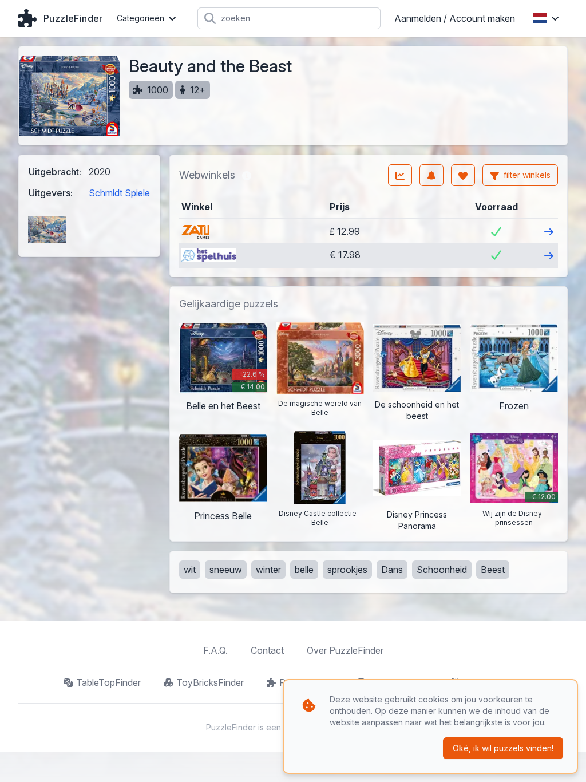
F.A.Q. (215, 650)
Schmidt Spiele (119, 193)
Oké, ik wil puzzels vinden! (503, 748)
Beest (493, 569)
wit (190, 569)
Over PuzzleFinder (345, 650)
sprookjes (347, 569)
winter (268, 569)
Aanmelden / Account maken (454, 18)
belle (304, 569)
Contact (267, 650)
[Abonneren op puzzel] (431, 175)
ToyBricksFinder (210, 682)
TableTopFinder (108, 682)
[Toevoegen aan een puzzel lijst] (463, 175)
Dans (392, 569)
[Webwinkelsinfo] (246, 175)
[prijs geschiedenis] (400, 175)
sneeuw (225, 569)
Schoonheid (442, 569)
